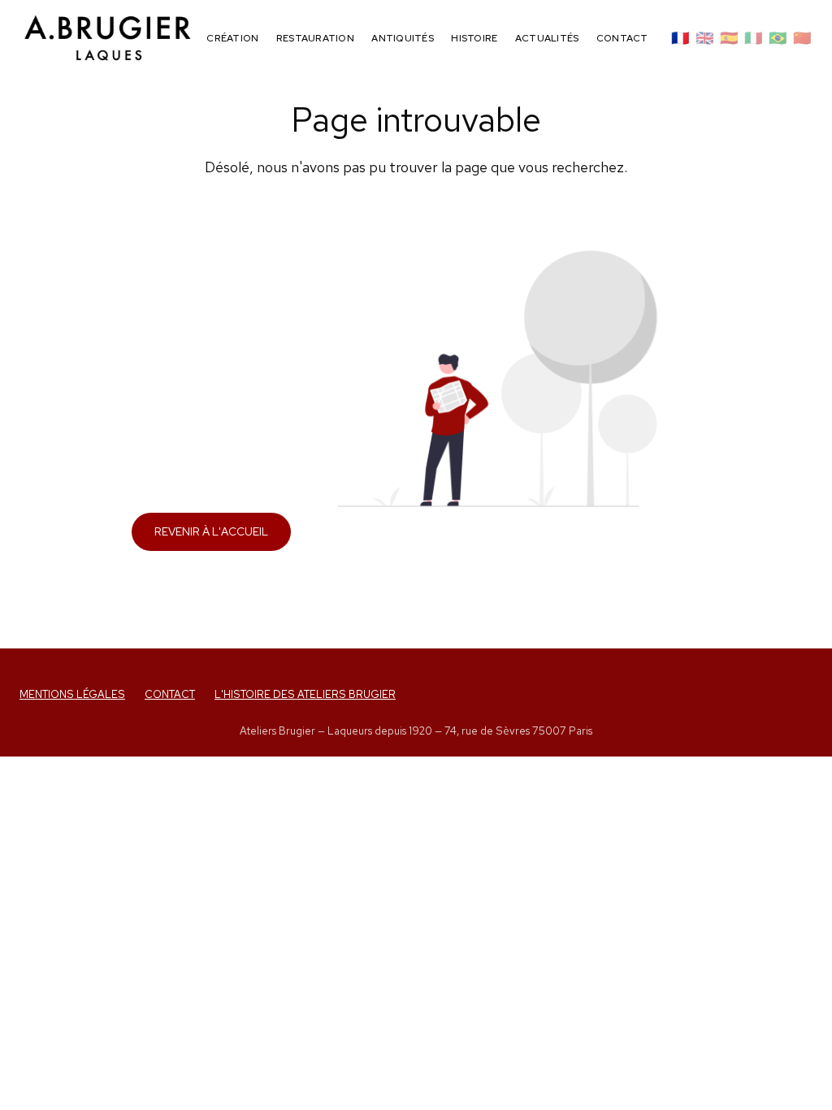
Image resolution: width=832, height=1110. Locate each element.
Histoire (474, 38)
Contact (622, 38)
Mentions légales (72, 694)
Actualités (546, 38)
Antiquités (402, 38)
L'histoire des (305, 694)
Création (232, 38)
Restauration (315, 38)
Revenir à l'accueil (211, 531)
